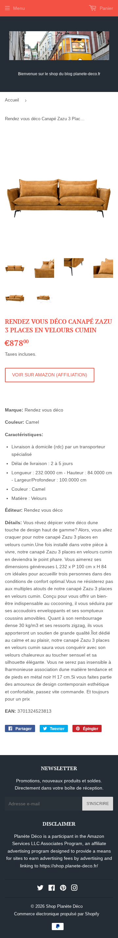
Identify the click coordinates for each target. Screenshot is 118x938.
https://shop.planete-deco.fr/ (69, 865)
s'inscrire (98, 803)
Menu (19, 8)
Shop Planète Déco (64, 906)
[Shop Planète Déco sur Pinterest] (63, 888)
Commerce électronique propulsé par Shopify (56, 913)
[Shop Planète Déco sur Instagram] (74, 888)
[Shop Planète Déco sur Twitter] (40, 888)
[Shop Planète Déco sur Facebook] (51, 888)
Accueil (12, 100)
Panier (105, 8)
